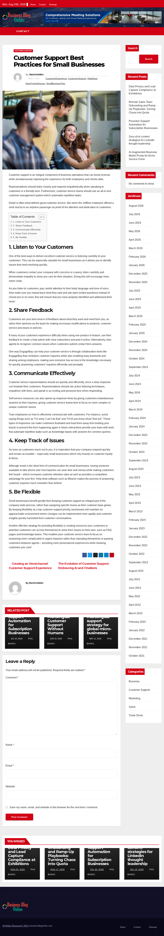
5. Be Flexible (20, 237)
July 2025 (134, 290)
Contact (42, 4)
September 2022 (138, 562)
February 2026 (137, 256)
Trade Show (136, 715)
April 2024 (135, 401)
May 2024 (134, 392)
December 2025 (138, 273)
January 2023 (137, 528)
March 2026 (136, 248)
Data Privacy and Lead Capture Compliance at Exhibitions (142, 90)
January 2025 (137, 333)
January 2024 (137, 426)
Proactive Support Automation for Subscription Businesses (20, 622)
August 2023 (136, 469)
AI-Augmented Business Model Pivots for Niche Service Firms (143, 156)
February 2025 (137, 324)
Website (10, 786)
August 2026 (136, 205)
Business (134, 681)
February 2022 (137, 621)
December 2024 (138, 341)
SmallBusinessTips (55, 83)
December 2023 (138, 435)
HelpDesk (92, 78)
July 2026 (134, 214)
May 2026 (134, 231)
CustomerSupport (77, 78)
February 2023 (137, 520)
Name (10, 744)
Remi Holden (36, 74)
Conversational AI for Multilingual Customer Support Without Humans (60, 620)
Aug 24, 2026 (18, 869)
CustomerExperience (56, 78)
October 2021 (136, 655)
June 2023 (135, 486)
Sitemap (53, 4)
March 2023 (136, 511)
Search (133, 48)
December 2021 (138, 638)
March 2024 (136, 409)
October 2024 (136, 358)
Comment (12, 677)
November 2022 (138, 545)
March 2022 (136, 613)
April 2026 (135, 239)
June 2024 (135, 384)
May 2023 (134, 494)
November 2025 (138, 282)
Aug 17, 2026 (57, 869)
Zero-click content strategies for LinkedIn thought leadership (142, 140)
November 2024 (138, 350)
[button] (159, 31)
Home (33, 4)
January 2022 (137, 630)
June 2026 (135, 222)
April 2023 (135, 503)
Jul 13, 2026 (137, 869)
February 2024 (137, 418)
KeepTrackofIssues (35, 83)
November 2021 (138, 647)
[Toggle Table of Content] (40, 217)
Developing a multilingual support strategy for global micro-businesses (99, 622)
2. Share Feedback (22, 225)
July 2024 (134, 375)
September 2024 (138, 367)
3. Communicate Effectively (27, 229)
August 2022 (136, 570)
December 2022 (138, 537)
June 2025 (135, 299)
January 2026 (137, 265)
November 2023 (138, 443)
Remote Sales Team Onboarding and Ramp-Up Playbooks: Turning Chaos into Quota (61, 851)
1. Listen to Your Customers (27, 221)
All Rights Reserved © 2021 (15, 926)
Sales (132, 706)
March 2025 (136, 316)
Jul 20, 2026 (97, 869)
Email (10, 765)
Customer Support (23, 51)
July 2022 (134, 579)
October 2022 (136, 554)
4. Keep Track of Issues (25, 233)
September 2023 (138, 460)
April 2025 (135, 307)
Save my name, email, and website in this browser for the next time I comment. (54, 807)
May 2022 (134, 596)
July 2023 (134, 477)
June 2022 (135, 587)
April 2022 (135, 604)
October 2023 (136, 452)
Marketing (134, 698)
